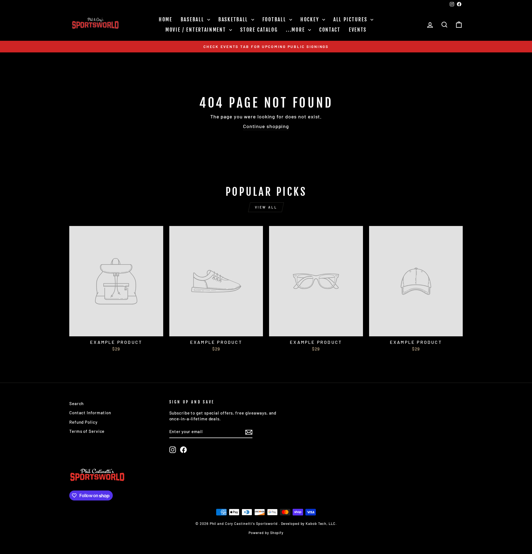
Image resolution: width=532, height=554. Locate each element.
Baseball (193, 19)
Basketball (234, 19)
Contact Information (90, 412)
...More (296, 30)
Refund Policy (83, 422)
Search (76, 403)
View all (266, 207)
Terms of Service (86, 431)
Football (275, 19)
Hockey (310, 19)
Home (165, 19)
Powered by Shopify (266, 532)
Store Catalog (259, 30)
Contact (330, 30)
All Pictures (351, 19)
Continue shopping (266, 126)
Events (358, 30)
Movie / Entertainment (196, 30)
